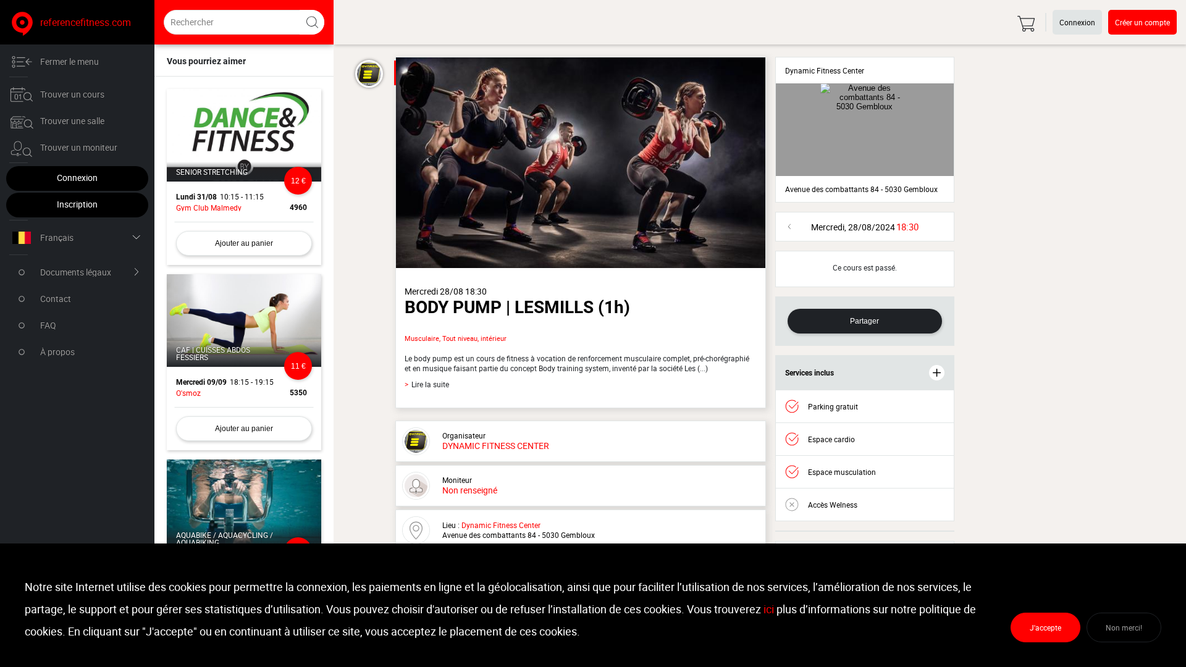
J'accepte (1045, 627)
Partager (864, 321)
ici (768, 609)
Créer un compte (1142, 22)
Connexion (77, 177)
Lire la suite (427, 384)
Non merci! (1124, 627)
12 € (298, 181)
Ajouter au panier (244, 243)
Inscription (77, 204)
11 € (298, 366)
